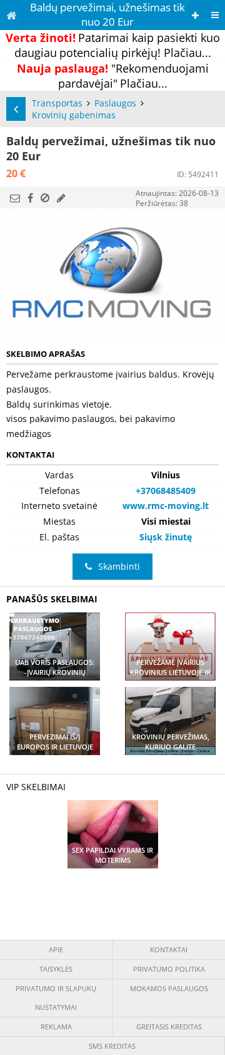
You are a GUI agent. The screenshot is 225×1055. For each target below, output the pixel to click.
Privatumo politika (169, 969)
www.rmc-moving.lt (165, 506)
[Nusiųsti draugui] (15, 198)
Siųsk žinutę (165, 537)
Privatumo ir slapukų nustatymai (56, 998)
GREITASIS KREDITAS (169, 1026)
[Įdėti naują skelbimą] (195, 15)
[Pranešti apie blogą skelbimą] (45, 198)
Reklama (56, 1026)
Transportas (57, 103)
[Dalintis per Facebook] (30, 198)
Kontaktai (169, 949)
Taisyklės (55, 969)
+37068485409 (166, 491)
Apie (56, 949)
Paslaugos (115, 103)
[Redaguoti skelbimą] (61, 198)
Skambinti (119, 566)
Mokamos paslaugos (169, 988)
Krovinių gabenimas (74, 115)
